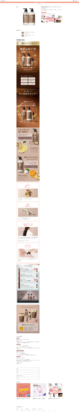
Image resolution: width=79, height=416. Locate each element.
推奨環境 (33, 410)
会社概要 (17, 410)
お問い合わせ (55, 410)
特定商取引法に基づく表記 (22, 410)
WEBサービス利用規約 (38, 410)
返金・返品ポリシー (44, 410)
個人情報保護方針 (28, 410)
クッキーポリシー (49, 410)
